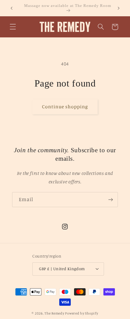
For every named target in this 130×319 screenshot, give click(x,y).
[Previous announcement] (11, 8)
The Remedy (54, 313)
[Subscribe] (111, 199)
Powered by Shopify (81, 313)
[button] (13, 27)
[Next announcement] (118, 8)
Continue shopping (65, 106)
